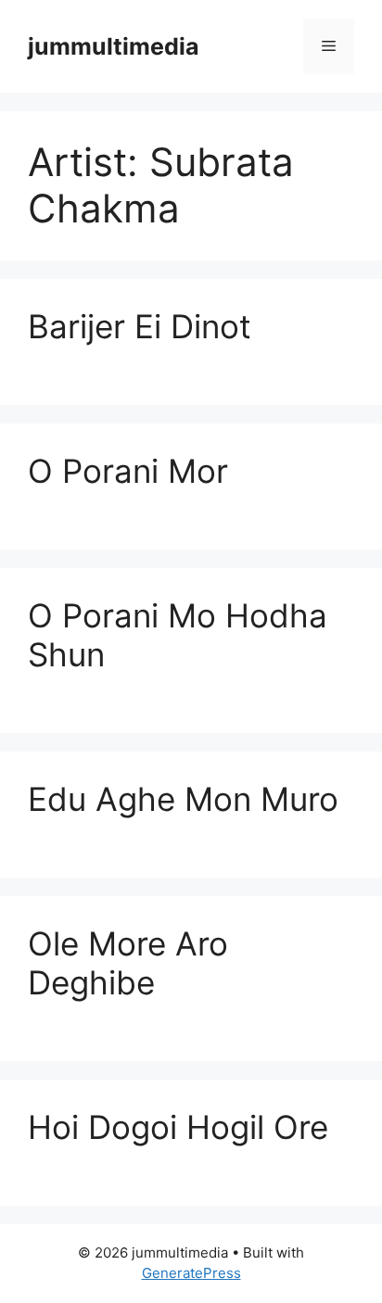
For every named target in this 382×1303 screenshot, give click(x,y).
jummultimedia (113, 46)
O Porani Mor (128, 470)
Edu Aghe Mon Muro (183, 798)
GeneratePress (191, 1273)
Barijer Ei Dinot (139, 326)
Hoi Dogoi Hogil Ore (178, 1126)
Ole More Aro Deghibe (128, 963)
